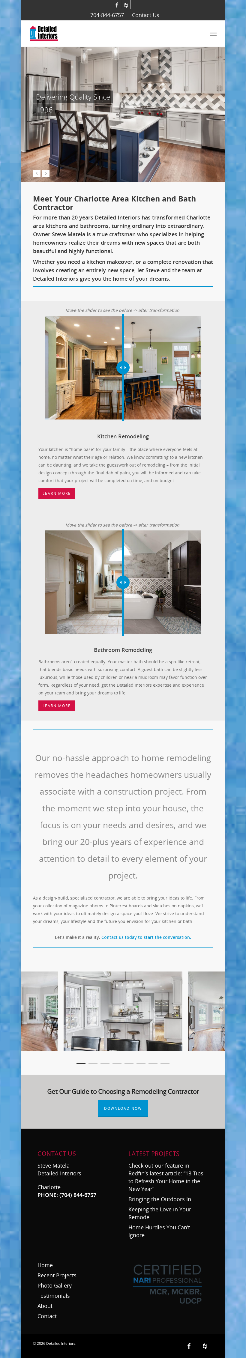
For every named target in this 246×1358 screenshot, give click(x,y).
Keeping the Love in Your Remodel (159, 1213)
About (45, 1305)
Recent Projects (57, 1275)
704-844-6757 (107, 15)
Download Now (123, 1108)
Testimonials (54, 1295)
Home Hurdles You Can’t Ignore (159, 1231)
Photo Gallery (55, 1285)
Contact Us (145, 15)
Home (45, 1265)
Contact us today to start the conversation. (146, 937)
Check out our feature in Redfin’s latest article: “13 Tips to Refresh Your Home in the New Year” (165, 1177)
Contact (47, 1316)
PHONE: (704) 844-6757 (67, 1194)
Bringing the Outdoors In (160, 1199)
